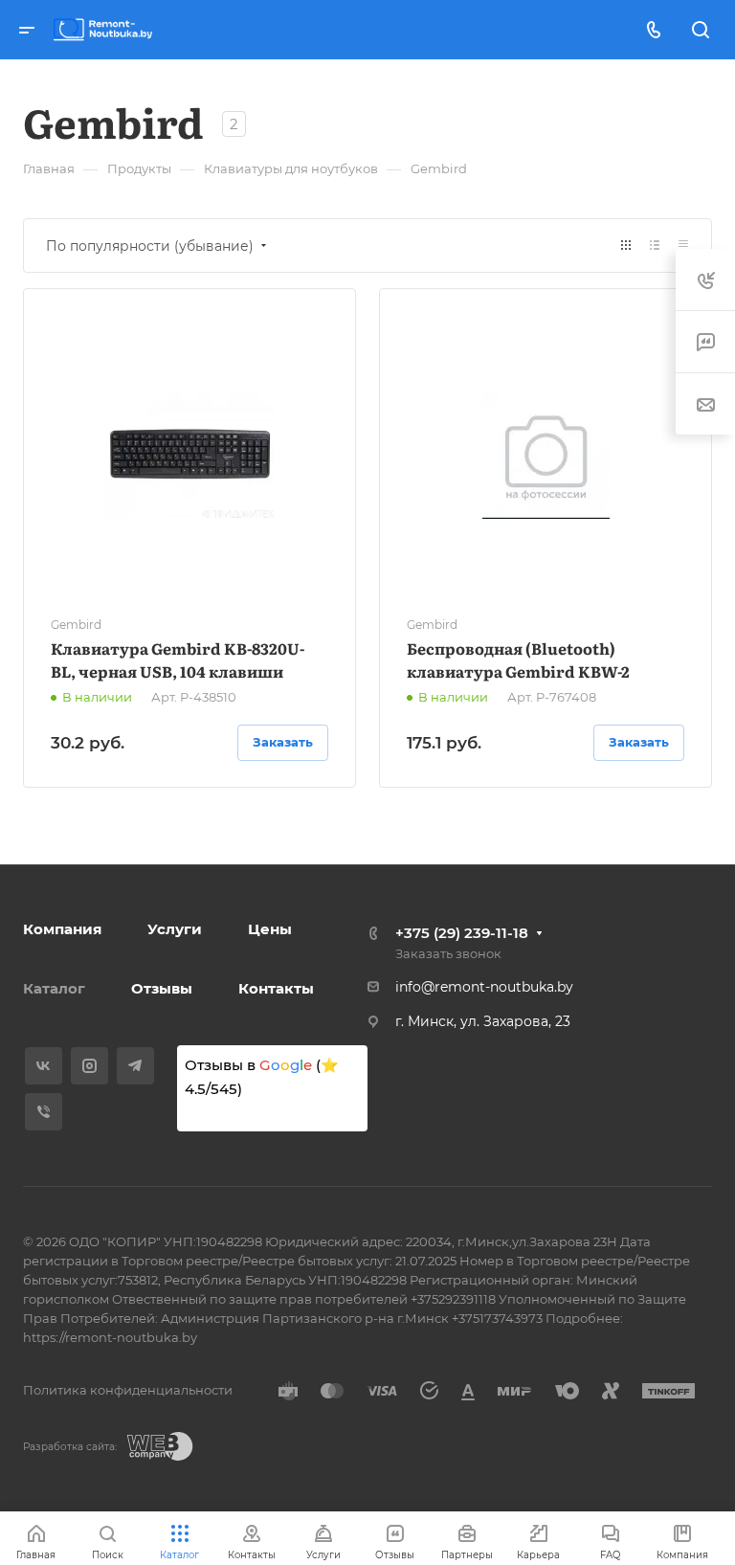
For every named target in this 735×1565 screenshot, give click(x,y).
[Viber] (43, 1111)
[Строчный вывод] (654, 245)
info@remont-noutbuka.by (484, 986)
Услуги (174, 929)
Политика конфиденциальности (128, 1389)
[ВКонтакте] (43, 1065)
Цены (270, 929)
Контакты (276, 988)
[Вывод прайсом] (683, 245)
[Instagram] (89, 1065)
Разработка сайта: (70, 1447)
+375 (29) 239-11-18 (461, 933)
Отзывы (161, 988)
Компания (62, 929)
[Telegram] (135, 1065)
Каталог (54, 988)
